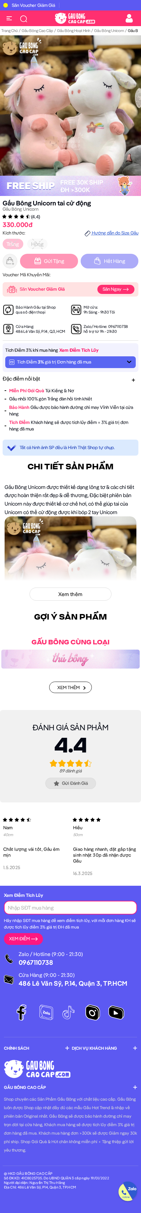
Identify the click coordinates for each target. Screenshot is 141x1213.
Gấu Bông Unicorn (109, 30)
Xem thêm (68, 687)
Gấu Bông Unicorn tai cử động (47, 203)
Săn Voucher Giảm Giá (33, 5)
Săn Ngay (112, 289)
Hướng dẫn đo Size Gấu (114, 233)
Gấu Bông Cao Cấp (37, 30)
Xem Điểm (19, 939)
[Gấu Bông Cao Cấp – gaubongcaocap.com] (75, 17)
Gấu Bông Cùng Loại (70, 642)
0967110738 (118, 326)
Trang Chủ (9, 30)
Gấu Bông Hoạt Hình (73, 30)
